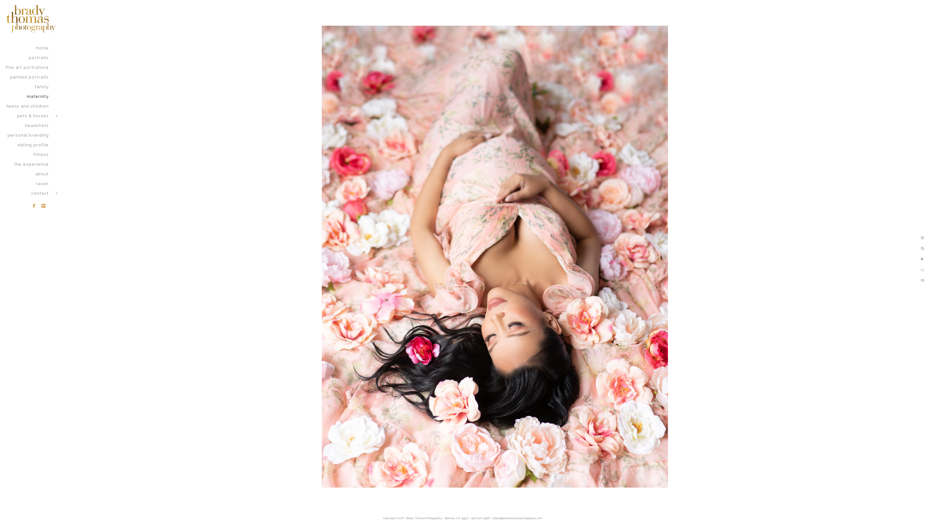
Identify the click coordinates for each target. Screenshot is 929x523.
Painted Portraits (29, 77)
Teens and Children (28, 106)
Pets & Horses (33, 115)
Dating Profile (33, 144)
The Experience (31, 164)
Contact (40, 193)
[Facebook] (34, 206)
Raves (42, 183)
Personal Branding (28, 135)
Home (42, 48)
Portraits (39, 57)
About (42, 173)
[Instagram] (43, 206)
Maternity (38, 96)
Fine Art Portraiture (27, 67)
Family (42, 86)
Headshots (37, 125)
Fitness (41, 154)
